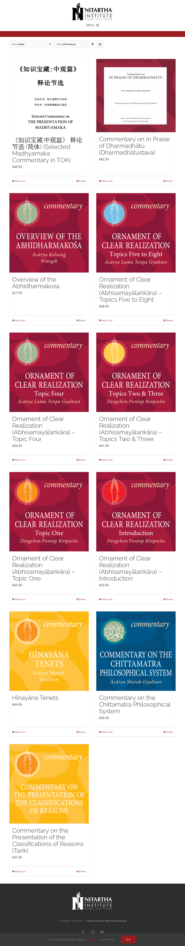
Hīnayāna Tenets (35, 697)
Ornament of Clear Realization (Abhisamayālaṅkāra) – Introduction (130, 568)
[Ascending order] (49, 44)
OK (128, 939)
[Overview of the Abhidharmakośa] (49, 233)
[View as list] (99, 44)
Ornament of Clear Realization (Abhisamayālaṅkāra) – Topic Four (43, 429)
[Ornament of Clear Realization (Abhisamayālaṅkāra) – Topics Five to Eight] (136, 233)
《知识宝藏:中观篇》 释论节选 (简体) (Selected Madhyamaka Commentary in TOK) (47, 150)
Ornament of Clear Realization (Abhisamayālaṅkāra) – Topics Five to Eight (130, 289)
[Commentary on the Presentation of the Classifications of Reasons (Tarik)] (49, 784)
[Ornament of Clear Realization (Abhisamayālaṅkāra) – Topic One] (49, 511)
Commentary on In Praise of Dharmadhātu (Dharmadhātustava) (134, 145)
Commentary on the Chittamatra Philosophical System (134, 704)
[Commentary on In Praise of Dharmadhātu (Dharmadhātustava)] (136, 95)
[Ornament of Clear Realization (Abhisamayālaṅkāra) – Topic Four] (49, 372)
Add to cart (20, 180)
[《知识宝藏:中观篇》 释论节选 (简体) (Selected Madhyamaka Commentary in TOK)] (49, 96)
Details (82, 180)
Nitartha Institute (95, 920)
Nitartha (115, 920)
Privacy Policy (93, 939)
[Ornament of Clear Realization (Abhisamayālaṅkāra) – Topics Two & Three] (136, 372)
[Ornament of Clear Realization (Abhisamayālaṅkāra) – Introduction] (136, 511)
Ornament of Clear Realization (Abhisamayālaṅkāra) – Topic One (43, 568)
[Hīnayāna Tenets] (49, 651)
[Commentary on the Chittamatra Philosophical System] (136, 651)
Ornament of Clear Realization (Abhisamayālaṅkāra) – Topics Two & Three (130, 429)
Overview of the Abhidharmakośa (35, 283)
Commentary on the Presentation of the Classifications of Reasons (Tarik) (47, 840)
